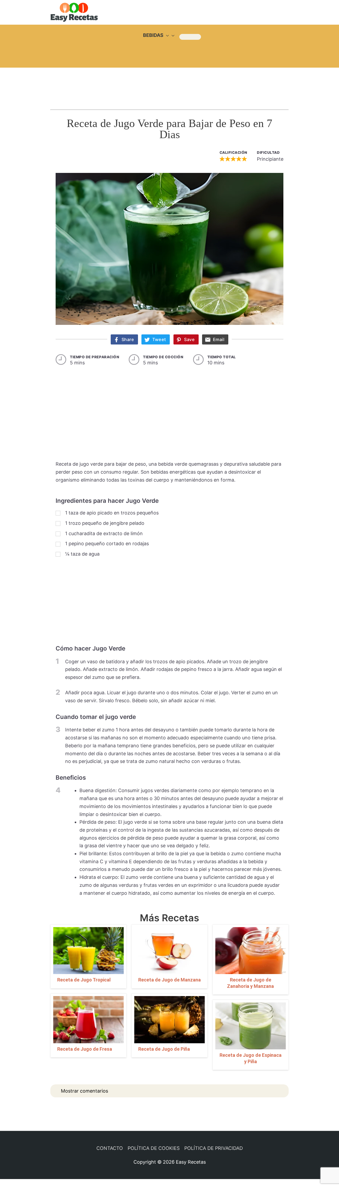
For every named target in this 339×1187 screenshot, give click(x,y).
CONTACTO (109, 1148)
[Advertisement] (169, 83)
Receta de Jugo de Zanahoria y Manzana (250, 983)
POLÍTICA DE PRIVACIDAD (213, 1148)
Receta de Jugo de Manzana (169, 980)
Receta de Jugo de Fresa (84, 1049)
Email (219, 339)
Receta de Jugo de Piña (164, 1049)
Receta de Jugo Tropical (84, 980)
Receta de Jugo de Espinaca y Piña (251, 1058)
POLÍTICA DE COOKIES (154, 1148)
